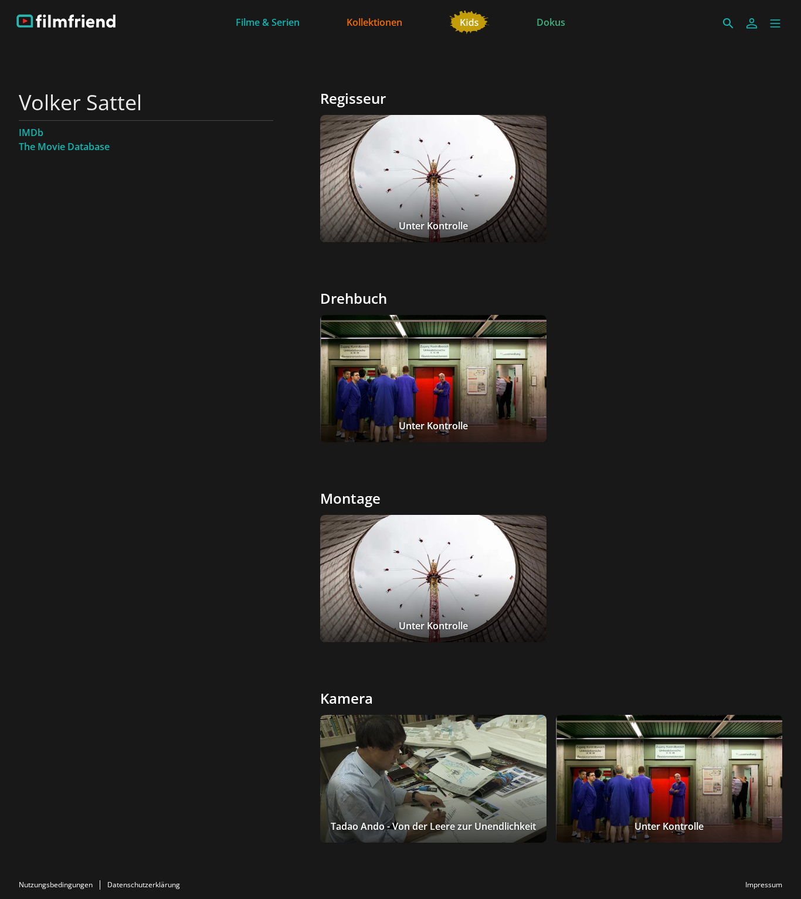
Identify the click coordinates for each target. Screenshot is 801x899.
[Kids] (469, 21)
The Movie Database (64, 146)
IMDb (31, 132)
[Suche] (728, 23)
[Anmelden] (751, 23)
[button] (775, 23)
